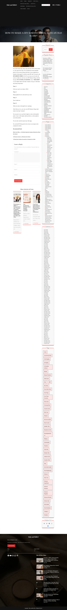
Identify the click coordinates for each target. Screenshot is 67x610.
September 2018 (47, 315)
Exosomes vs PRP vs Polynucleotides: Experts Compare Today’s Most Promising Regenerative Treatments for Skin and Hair (48, 61)
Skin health (46, 504)
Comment (16, 151)
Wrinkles (46, 515)
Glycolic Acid (47, 408)
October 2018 (46, 314)
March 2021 (46, 285)
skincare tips (46, 500)
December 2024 (47, 252)
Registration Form (48, 213)
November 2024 (47, 253)
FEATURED (46, 93)
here (31, 120)
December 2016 (47, 340)
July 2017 (46, 332)
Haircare (46, 415)
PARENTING (46, 110)
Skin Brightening (47, 470)
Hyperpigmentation (47, 434)
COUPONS (47, 176)
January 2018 (46, 324)
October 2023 (46, 266)
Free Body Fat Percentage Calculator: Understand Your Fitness (48, 185)
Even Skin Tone (47, 389)
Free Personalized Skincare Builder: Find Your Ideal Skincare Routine (49, 147)
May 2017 (46, 334)
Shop (46, 214)
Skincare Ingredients (46, 482)
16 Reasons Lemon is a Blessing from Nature (21, 136)
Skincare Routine (47, 497)
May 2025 (46, 246)
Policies (46, 208)
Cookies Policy (48, 175)
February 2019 (47, 309)
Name (15, 164)
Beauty (45, 371)
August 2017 (46, 330)
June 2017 (46, 333)
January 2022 (46, 275)
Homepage (47, 191)
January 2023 (46, 272)
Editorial (45, 89)
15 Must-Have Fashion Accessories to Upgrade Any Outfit (24, 139)
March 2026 (46, 233)
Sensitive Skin (47, 460)
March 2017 (46, 337)
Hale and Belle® (12, 5)
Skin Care (46, 477)
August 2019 (46, 304)
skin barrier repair (47, 467)
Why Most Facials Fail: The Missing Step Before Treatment (51, 595)
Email (15, 169)
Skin (45, 463)
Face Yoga (46, 90)
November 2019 (47, 301)
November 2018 (47, 313)
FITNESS (46, 94)
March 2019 (46, 308)
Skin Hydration (47, 507)
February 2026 (47, 234)
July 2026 (46, 229)
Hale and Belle (47, 96)
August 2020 (46, 291)
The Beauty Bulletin (48, 117)
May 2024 (46, 261)
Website (15, 174)
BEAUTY (46, 86)
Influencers (47, 193)
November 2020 (47, 287)
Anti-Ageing (46, 359)
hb (45, 189)
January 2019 (46, 310)
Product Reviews (47, 114)
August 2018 (46, 316)
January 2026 (46, 236)
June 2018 (46, 318)
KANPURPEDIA (47, 100)
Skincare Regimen (46, 492)
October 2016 (46, 343)
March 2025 (46, 248)
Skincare (46, 474)
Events (46, 180)
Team (48, 131)
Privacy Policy (48, 211)
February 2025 (47, 249)
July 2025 (46, 243)
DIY (45, 88)
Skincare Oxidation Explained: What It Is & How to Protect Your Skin (52, 600)
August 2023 (46, 268)
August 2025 (46, 242)
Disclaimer (47, 177)
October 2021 (46, 277)
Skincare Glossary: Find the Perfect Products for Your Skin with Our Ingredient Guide (48, 218)
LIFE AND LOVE (47, 102)
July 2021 (46, 280)
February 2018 (47, 323)
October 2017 (46, 328)
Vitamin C (46, 511)
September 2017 (47, 329)
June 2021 (46, 281)
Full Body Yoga (47, 95)
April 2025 (46, 247)
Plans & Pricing (48, 206)
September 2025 (47, 241)
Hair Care (46, 412)
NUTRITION (46, 109)
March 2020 (46, 296)
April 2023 (46, 270)
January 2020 (46, 299)
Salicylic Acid (47, 456)
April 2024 (46, 262)
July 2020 (46, 292)
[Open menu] (8, 550)
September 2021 (47, 279)
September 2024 (47, 256)
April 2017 (46, 335)
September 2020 (47, 290)
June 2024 (46, 260)
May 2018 (46, 319)
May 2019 (46, 305)
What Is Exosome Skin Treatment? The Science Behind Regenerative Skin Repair (51, 577)
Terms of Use (47, 222)
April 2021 (46, 284)
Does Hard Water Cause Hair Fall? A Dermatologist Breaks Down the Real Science (51, 583)
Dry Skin (46, 385)
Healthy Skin (47, 426)
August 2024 (46, 257)
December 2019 (47, 300)
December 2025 (47, 237)
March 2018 (46, 321)
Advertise (47, 134)
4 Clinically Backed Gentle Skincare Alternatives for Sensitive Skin (51, 589)
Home (46, 190)
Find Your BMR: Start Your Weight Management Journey (49, 140)
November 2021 (47, 276)
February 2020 (47, 297)
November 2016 (47, 342)
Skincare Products (46, 487)
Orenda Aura (47, 205)
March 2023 (46, 271)
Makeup (46, 438)
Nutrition (46, 445)
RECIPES (46, 115)
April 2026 (46, 232)
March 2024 (46, 263)
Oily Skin (46, 449)
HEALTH (45, 99)
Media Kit (47, 201)
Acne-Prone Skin (47, 355)
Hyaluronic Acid (47, 429)
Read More (17, 231)
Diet (45, 382)
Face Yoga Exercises (46, 397)
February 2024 (47, 265)
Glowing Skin (47, 405)
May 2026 (46, 231)
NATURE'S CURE (47, 108)
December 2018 (47, 311)
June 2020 (46, 294)
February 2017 (47, 338)
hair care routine (47, 419)
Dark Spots (46, 378)
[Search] (49, 5)
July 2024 (46, 258)
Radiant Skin (47, 452)
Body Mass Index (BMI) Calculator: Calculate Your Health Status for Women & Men (50, 164)
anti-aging (46, 362)
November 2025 (47, 238)
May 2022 (46, 273)
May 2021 (46, 282)
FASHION (46, 91)
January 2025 (46, 251)
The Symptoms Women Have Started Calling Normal (47, 69)
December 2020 (47, 286)
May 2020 (46, 295)
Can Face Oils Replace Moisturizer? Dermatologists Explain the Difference (47, 76)
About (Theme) (48, 124)
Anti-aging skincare (46, 367)
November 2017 (47, 326)
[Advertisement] (33, 18)
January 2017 (46, 339)
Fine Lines (46, 401)
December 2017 (47, 325)
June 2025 (46, 244)
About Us (47, 129)
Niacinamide (46, 442)
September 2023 (47, 267)
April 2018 (46, 320)
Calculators (47, 136)
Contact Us (47, 174)
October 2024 (46, 255)
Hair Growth (46, 422)
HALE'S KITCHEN (47, 98)
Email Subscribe (48, 179)
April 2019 (46, 306)
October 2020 (46, 289)
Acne (45, 352)
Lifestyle (45, 103)
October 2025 (46, 239)
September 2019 (47, 303)
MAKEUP (46, 104)
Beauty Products (47, 375)
